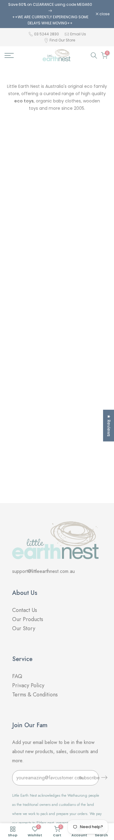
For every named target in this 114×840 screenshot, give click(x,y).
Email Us (78, 34)
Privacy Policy (28, 685)
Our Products (27, 619)
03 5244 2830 (47, 34)
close (103, 14)
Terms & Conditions (35, 695)
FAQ (18, 676)
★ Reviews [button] (109, 425)
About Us (24, 592)
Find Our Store (62, 40)
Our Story (23, 628)
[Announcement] (50, 14)
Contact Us (24, 610)
